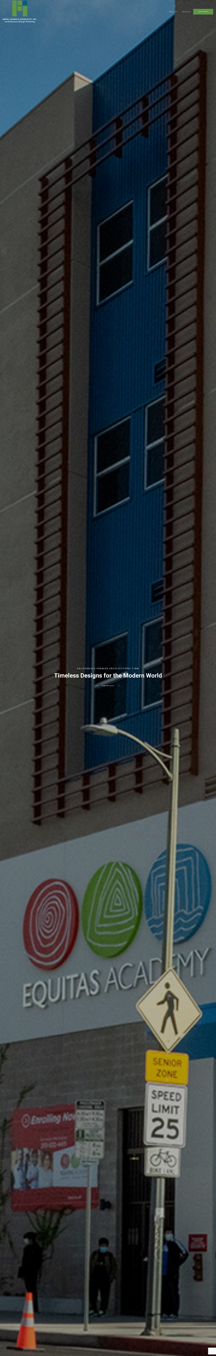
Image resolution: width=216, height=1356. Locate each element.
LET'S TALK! (203, 11)
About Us (173, 12)
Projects (186, 12)
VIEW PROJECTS (108, 686)
